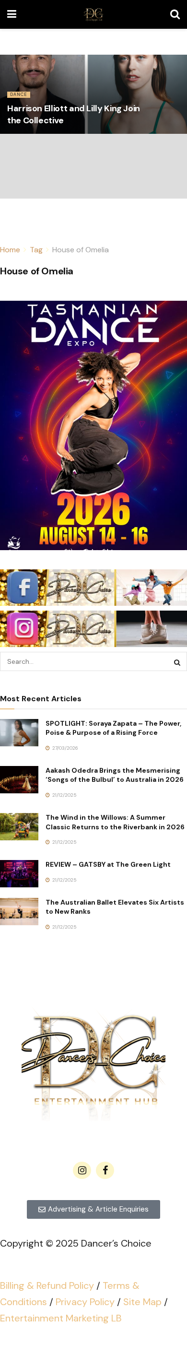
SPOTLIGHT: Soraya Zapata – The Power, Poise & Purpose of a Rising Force (113, 728)
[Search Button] (175, 14)
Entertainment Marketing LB (61, 1318)
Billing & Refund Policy (47, 1285)
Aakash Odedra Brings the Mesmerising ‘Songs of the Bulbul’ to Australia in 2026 (115, 775)
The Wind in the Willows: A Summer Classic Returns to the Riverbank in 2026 (115, 822)
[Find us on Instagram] (82, 1170)
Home (10, 250)
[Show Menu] (11, 14)
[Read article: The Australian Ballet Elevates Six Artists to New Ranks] (19, 911)
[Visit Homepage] (93, 14)
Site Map (142, 1302)
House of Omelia (80, 250)
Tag (36, 250)
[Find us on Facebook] (105, 1170)
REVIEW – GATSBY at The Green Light (108, 864)
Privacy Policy (85, 1302)
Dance (18, 94)
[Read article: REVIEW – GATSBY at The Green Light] (19, 873)
